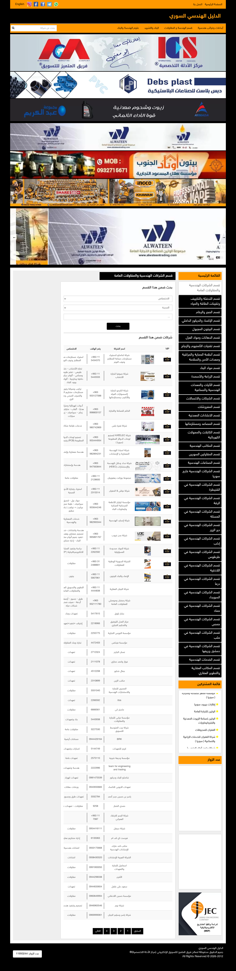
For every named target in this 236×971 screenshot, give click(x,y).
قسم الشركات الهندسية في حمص (202, 622)
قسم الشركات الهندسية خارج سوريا (201, 473)
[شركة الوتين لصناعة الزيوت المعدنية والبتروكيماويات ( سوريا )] (118, 237)
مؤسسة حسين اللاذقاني (119, 896)
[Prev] (13, 236)
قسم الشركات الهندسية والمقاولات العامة (204, 288)
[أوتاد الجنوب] (118, 164)
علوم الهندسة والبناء (128, 28)
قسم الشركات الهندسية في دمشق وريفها (202, 648)
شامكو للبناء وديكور (119, 777)
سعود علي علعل (119, 886)
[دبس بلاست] (118, 85)
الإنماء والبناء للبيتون (119, 576)
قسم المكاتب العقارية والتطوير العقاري (206, 670)
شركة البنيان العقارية (119, 589)
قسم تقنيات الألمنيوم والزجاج (200, 346)
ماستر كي (119, 709)
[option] (118, 236)
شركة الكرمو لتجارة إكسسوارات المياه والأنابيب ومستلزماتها (119, 394)
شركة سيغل (119, 828)
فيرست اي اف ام (119, 838)
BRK (119, 739)
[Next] (223, 236)
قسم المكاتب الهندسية (205, 446)
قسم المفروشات (209, 407)
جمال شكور (119, 671)
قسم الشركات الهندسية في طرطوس (202, 554)
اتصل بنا (197, 4)
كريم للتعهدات (119, 748)
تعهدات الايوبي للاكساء (119, 787)
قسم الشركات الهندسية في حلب (202, 635)
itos (119, 700)
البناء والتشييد (151, 28)
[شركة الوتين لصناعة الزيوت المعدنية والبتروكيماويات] (118, 136)
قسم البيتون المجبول (206, 329)
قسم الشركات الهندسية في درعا (202, 581)
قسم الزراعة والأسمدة (205, 377)
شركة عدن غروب (119, 535)
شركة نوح (119, 905)
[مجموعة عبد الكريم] (118, 109)
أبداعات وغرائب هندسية (210, 28)
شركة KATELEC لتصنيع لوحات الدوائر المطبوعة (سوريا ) (119, 439)
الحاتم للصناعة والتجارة (119, 411)
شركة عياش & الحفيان (119, 491)
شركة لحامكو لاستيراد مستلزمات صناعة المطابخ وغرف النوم (119, 359)
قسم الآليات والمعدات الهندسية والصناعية (205, 387)
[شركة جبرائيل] (118, 192)
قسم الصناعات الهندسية (204, 463)
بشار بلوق (119, 613)
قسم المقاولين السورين (204, 455)
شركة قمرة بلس (119, 425)
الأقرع (119, 877)
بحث (118, 326)
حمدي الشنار (119, 806)
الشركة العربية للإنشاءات (119, 857)
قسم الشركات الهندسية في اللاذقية (202, 568)
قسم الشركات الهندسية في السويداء (202, 595)
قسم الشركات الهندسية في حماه (202, 608)
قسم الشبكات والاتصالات (203, 399)
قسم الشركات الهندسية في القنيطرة (202, 487)
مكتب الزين (119, 680)
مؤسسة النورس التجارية (119, 633)
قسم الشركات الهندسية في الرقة (202, 500)
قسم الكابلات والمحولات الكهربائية (204, 435)
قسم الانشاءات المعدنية (204, 416)
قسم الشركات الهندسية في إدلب (202, 541)
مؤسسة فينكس (119, 642)
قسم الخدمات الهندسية (204, 660)
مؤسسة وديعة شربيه (119, 758)
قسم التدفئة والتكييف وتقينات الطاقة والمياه (205, 301)
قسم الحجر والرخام (208, 312)
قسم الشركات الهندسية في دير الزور (202, 527)
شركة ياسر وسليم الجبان (119, 915)
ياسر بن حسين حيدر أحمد (119, 796)
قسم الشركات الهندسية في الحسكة (202, 514)
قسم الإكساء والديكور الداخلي (201, 321)
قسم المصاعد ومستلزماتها (202, 424)
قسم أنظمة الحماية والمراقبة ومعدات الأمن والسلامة (201, 357)
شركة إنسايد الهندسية (119, 520)
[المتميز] (118, 52)
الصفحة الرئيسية (213, 4)
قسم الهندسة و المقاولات (178, 28)
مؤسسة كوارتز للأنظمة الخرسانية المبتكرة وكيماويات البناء (119, 506)
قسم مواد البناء (210, 368)
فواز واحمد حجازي (119, 661)
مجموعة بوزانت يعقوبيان (119, 477)
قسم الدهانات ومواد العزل (203, 338)
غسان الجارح (119, 652)
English (19, 4)
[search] (13, 28)
